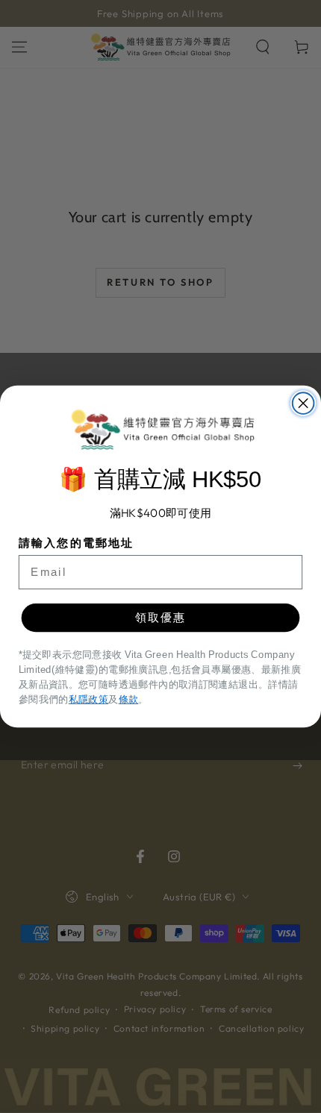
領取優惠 (161, 617)
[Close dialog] (303, 403)
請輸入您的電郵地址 (76, 542)
